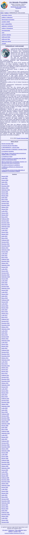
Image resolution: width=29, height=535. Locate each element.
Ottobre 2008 (5, 421)
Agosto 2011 (5, 369)
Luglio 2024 (4, 211)
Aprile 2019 (4, 296)
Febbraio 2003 (5, 512)
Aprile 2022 (4, 255)
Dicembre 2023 (5, 222)
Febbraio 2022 (5, 259)
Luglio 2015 (4, 342)
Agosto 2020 (5, 278)
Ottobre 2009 (5, 404)
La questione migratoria (8, 151)
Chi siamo (4, 530)
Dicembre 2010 (5, 379)
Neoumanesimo (6, 30)
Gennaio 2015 (5, 352)
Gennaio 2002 (5, 522)
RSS (20, 531)
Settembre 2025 (6, 189)
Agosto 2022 (5, 251)
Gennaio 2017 (5, 321)
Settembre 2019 (6, 288)
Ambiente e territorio (7, 26)
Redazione (11, 530)
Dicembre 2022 (5, 244)
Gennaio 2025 (5, 203)
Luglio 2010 (4, 389)
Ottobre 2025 (5, 188)
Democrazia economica (8, 19)
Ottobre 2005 (5, 466)
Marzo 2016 (5, 334)
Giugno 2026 (5, 180)
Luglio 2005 (4, 472)
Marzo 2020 (5, 284)
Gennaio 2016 (5, 336)
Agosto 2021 (5, 267)
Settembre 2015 (6, 340)
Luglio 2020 (4, 280)
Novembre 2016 (6, 325)
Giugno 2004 (5, 491)
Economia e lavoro (7, 15)
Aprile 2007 (4, 439)
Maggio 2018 (5, 307)
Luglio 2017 (4, 315)
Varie (3, 32)
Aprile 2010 (4, 394)
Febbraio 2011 (5, 375)
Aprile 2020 (4, 282)
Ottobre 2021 (5, 263)
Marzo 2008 (5, 429)
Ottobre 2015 (5, 338)
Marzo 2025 (5, 199)
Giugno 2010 (5, 390)
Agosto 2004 (5, 487)
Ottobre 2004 (5, 483)
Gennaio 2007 (5, 443)
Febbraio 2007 (5, 441)
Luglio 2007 (4, 435)
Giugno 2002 (5, 520)
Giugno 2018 (5, 305)
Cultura (6, 12)
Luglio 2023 (4, 230)
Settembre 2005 (6, 468)
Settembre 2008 (6, 423)
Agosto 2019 (5, 290)
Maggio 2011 (5, 371)
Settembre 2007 (6, 433)
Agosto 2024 (5, 209)
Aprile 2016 (4, 332)
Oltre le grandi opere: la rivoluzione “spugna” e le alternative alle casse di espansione (14, 162)
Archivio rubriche (6, 35)
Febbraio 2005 (5, 477)
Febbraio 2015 (5, 350)
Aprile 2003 (4, 510)
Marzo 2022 (5, 257)
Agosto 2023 (5, 228)
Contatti (4, 43)
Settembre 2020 (6, 276)
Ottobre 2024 (5, 207)
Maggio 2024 (5, 215)
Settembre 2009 (6, 406)
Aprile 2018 (4, 309)
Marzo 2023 (5, 238)
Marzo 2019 (5, 298)
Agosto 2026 (5, 176)
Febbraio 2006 (5, 460)
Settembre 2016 (6, 329)
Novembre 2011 (6, 365)
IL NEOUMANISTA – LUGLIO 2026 (10, 147)
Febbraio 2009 (5, 414)
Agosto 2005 (5, 470)
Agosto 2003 (5, 504)
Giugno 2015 (5, 344)
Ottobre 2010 (5, 383)
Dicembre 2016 (5, 323)
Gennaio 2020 (5, 286)
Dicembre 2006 (5, 445)
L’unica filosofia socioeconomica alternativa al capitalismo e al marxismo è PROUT (13, 170)
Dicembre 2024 (5, 205)
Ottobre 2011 (5, 367)
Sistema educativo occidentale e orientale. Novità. (14, 149)
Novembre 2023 (6, 224)
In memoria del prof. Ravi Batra (9, 145)
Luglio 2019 (4, 292)
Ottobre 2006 (5, 448)
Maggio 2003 (5, 508)
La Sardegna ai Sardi (7, 156)
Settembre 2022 (6, 249)
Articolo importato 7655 (7, 143)
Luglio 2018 (4, 303)
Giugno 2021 (5, 271)
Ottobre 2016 (5, 327)
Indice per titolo (6, 37)
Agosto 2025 (5, 191)
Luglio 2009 (4, 408)
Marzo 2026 (5, 184)
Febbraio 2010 (5, 398)
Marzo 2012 (5, 363)
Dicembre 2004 (5, 479)
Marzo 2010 (5, 396)
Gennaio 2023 (5, 242)
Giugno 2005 (5, 474)
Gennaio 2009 (5, 416)
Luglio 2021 (4, 269)
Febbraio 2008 (5, 431)
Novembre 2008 (6, 419)
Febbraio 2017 (5, 319)
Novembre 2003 (6, 501)
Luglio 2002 (4, 518)
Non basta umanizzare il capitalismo (11, 165)
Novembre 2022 (6, 246)
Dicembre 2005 (5, 462)
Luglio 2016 (4, 331)
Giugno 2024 (5, 213)
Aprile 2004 (4, 495)
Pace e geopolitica (7, 24)
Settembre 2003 (6, 503)
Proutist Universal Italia (22, 138)
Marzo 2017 (5, 317)
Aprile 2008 (4, 427)
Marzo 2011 (5, 373)
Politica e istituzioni (7, 17)
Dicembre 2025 (5, 186)
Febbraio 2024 (5, 218)
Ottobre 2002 (5, 516)
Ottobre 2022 (5, 247)
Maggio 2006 (5, 458)
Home (1, 12)
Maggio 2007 (5, 437)
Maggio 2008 (5, 425)
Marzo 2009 (5, 412)
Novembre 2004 (6, 481)
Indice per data (6, 39)
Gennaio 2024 (5, 220)
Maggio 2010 (5, 392)
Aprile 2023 (4, 236)
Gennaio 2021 (5, 273)
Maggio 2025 (5, 195)
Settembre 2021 (6, 265)
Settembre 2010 (6, 385)
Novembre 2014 (6, 356)
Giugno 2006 (5, 456)
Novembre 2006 (6, 446)
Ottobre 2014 (5, 358)
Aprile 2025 (4, 197)
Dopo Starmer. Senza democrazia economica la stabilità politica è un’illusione (14, 154)
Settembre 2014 (6, 360)
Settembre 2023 (6, 226)
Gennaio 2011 (5, 377)
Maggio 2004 (5, 493)
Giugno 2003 (5, 506)
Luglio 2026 (4, 178)
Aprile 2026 (4, 182)
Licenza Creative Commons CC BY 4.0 (14, 533)
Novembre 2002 (6, 514)
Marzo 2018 (5, 311)
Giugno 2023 (5, 232)
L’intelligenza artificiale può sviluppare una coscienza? (12, 167)
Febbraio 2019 (5, 300)
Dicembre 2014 (5, 354)
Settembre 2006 (6, 450)
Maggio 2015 (5, 346)
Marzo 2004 (5, 497)
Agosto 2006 (5, 452)
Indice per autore (6, 41)
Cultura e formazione (7, 28)
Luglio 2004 (4, 489)
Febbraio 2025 (5, 201)
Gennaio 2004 (5, 499)
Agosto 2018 (5, 302)
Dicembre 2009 (5, 402)
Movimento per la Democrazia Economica (18, 7)
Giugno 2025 (5, 193)
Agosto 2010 (5, 387)
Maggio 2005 (5, 475)
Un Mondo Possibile (18, 2)
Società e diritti (6, 21)
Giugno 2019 (5, 294)
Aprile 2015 (4, 348)
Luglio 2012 (4, 361)
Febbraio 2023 (5, 240)
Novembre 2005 (6, 464)
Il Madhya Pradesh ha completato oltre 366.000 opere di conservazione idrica (14, 159)
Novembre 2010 (6, 381)
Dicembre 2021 (5, 261)
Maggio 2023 (5, 234)
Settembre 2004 (6, 485)
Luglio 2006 (4, 454)
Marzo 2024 (5, 217)
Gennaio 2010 (5, 400)
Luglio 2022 (4, 253)
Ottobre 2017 (5, 313)
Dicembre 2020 (5, 275)
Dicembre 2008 (5, 417)
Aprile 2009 (4, 410)
